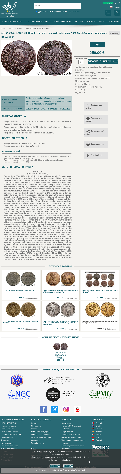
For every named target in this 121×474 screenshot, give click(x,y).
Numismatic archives (8, 443)
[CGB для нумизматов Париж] (10, 17)
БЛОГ (101, 21)
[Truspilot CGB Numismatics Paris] (108, 3)
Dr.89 (36, 109)
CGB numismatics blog (9, 446)
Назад (115, 33)
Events (91, 21)
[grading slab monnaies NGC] (20, 394)
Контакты (34, 423)
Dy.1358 (45, 109)
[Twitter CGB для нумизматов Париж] (54, 409)
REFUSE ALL (68, 466)
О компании (66, 423)
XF (97, 44)
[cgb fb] (118, 3)
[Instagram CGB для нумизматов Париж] (66, 409)
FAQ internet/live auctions (71, 434)
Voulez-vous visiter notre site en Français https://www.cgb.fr (60, 470)
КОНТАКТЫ (114, 21)
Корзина (34, 429)
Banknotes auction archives (11, 434)
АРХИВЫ (79, 21)
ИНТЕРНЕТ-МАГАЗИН (12, 21)
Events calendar (7, 437)
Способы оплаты (37, 443)
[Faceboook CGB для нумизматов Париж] (43, 409)
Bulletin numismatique (9, 449)
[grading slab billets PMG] (101, 394)
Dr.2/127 (54, 109)
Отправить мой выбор (94, 132)
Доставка (34, 440)
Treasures (5, 440)
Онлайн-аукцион (62, 21)
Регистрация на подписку (41, 437)
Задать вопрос (97, 144)
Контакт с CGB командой (71, 426)
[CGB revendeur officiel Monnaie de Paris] (60, 394)
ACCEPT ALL (55, 466)
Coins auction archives (9, 432)
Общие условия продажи (71, 437)
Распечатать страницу (93, 119)
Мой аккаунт (36, 426)
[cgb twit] (115, 3)
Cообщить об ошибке (93, 106)
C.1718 (29, 109)
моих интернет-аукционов (41, 432)
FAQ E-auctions (67, 432)
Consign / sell (96, 155)
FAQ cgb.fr (65, 429)
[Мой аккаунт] (117, 15)
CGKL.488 (65, 109)
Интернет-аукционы (37, 21)
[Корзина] (108, 15)
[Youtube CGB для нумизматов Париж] (77, 409)
